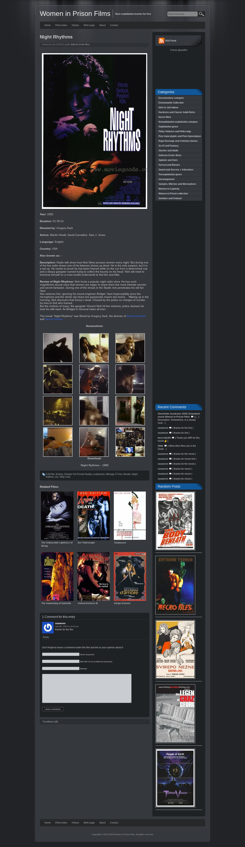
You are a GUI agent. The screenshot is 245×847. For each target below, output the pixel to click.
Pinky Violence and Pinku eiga (174, 131)
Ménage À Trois (114, 474)
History (75, 25)
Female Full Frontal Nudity (77, 474)
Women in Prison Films (75, 13)
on (69, 626)
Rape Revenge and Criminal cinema (178, 141)
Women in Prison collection (173, 193)
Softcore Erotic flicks (80, 44)
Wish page (89, 25)
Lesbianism (99, 474)
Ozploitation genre (168, 126)
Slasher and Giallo (168, 150)
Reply (46, 637)
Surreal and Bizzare (169, 165)
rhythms (50, 477)
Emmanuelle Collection (171, 102)
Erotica (59, 474)
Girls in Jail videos (168, 107)
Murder (127, 474)
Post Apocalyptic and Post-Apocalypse (179, 136)
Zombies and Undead (169, 198)
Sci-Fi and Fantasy (168, 145)
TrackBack (50, 721)
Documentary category (171, 98)
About (102, 25)
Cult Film (50, 474)
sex (57, 477)
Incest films (164, 117)
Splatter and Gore (168, 160)
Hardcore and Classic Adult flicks (176, 112)
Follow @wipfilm (178, 50)
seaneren (60, 623)
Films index (61, 25)
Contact (114, 25)
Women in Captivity (169, 188)
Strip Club (65, 477)
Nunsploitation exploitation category (178, 122)
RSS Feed (170, 40)
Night (134, 474)
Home (47, 25)
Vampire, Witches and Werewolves (177, 184)
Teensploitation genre (170, 174)
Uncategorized (166, 179)
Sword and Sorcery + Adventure (175, 169)
